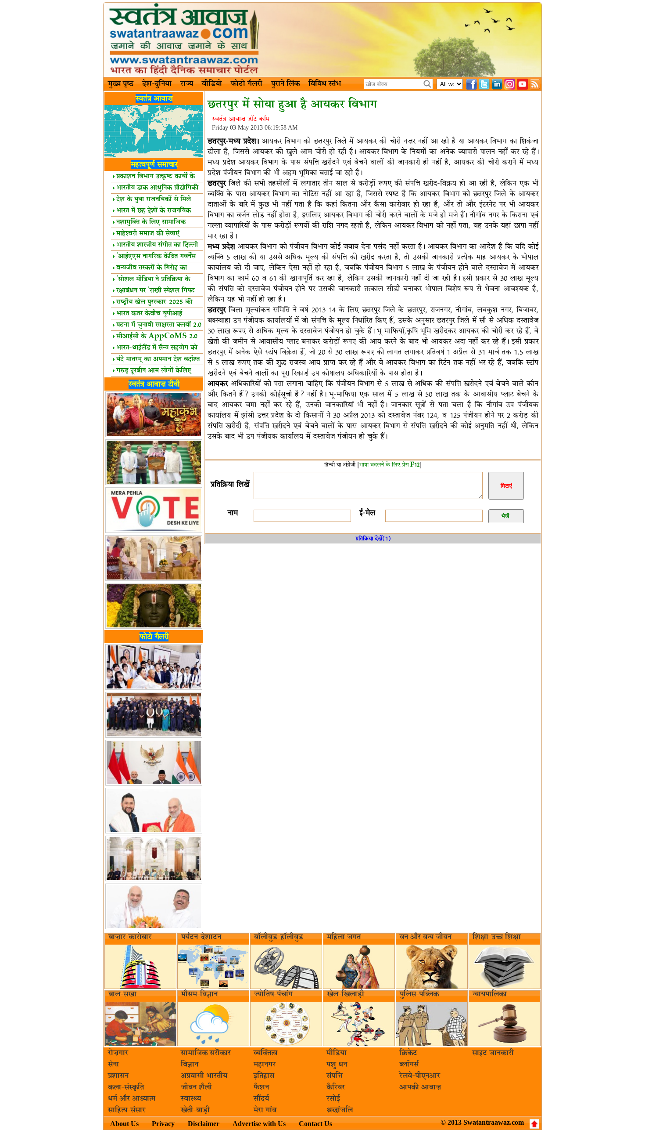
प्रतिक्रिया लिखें (230, 484)
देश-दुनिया (157, 83)
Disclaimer (203, 1123)
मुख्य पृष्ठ (120, 83)
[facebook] (471, 84)
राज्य (186, 83)
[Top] (534, 1124)
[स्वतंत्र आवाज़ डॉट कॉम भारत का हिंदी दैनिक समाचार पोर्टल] (322, 40)
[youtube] (522, 84)
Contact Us (315, 1123)
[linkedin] (496, 84)
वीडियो (212, 83)
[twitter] (484, 84)
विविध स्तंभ (324, 83)
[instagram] (509, 84)
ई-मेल (367, 513)
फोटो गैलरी (246, 83)
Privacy (163, 1123)
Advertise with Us (259, 1123)
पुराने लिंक (285, 83)
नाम (233, 513)
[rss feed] (535, 84)
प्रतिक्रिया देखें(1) (373, 538)
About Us (124, 1123)
